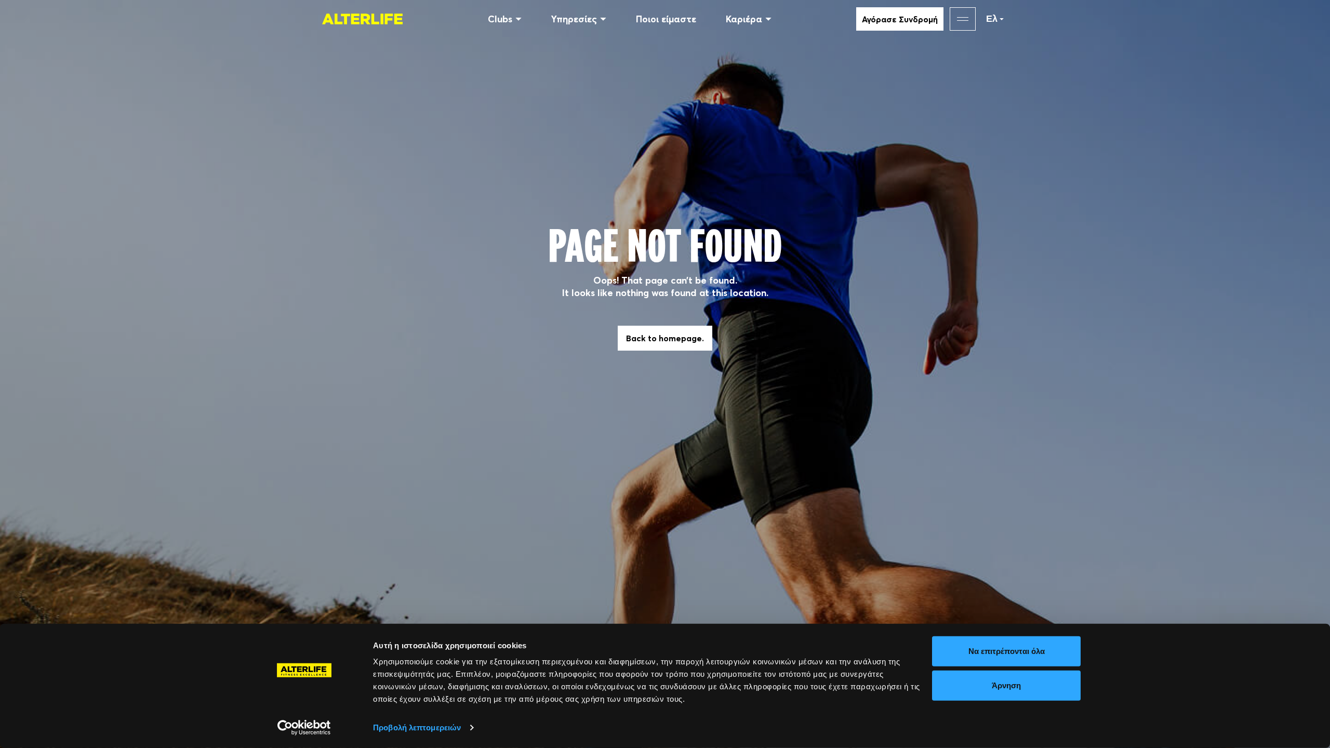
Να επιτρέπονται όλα (1006, 651)
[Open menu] (963, 19)
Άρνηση (1006, 684)
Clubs (500, 19)
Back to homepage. (665, 338)
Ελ (992, 19)
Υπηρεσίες (574, 19)
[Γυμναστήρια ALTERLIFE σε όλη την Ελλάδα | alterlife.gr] (362, 19)
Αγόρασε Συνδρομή (900, 19)
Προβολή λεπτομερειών (417, 727)
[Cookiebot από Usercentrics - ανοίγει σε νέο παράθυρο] (304, 728)
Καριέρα (744, 19)
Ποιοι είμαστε (666, 19)
